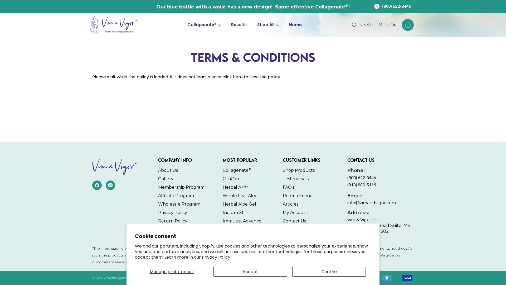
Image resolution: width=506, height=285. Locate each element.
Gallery (165, 178)
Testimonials (296, 178)
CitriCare (232, 178)
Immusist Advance (242, 221)
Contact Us (294, 221)
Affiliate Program (176, 195)
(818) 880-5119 (361, 184)
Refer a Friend (298, 195)
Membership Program (181, 187)
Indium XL (233, 212)
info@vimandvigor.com (371, 199)
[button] (204, 25)
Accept (250, 272)
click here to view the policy (251, 77)
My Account (295, 212)
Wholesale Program (179, 204)
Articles (290, 204)
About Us (168, 170)
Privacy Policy (216, 257)
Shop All (265, 25)
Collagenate (201, 25)
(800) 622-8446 (396, 5)
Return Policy (172, 221)
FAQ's (288, 187)
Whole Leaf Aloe (240, 195)
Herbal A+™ (235, 187)
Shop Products (299, 170)
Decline (329, 272)
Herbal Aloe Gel (239, 204)
